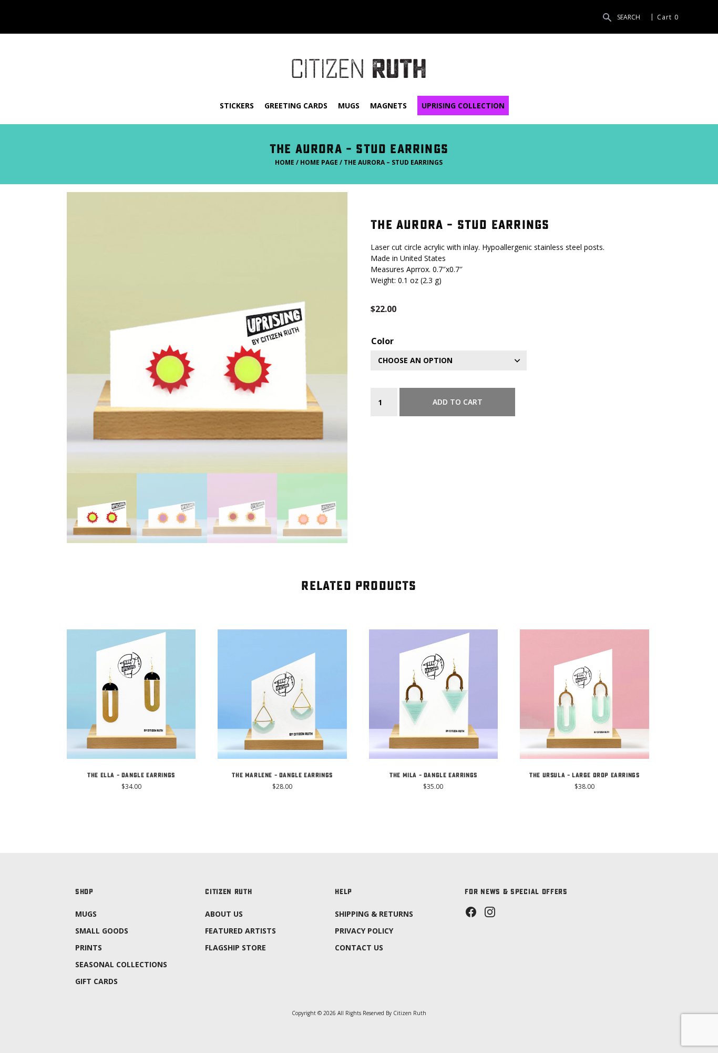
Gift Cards (96, 981)
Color (382, 341)
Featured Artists (240, 931)
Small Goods (101, 931)
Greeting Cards (295, 106)
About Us (224, 914)
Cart (664, 17)
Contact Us (359, 947)
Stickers (237, 106)
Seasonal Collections (121, 964)
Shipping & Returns (374, 914)
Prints (88, 947)
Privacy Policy (364, 931)
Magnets (388, 106)
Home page (319, 162)
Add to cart (458, 402)
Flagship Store (235, 947)
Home (284, 162)
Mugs (349, 106)
